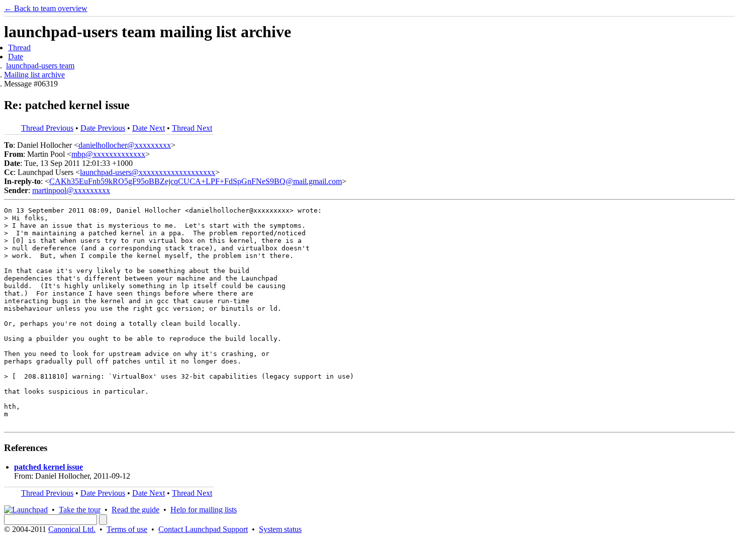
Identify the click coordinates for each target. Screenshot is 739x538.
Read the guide (135, 509)
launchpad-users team (40, 65)
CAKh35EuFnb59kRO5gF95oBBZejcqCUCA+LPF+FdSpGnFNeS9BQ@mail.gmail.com (195, 181)
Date (15, 56)
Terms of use (127, 529)
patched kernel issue (48, 467)
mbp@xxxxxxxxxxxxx (108, 154)
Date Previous (102, 128)
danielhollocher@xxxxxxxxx (124, 145)
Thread (19, 47)
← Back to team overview (45, 8)
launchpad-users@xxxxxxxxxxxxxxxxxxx (147, 172)
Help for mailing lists (203, 509)
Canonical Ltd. (72, 529)
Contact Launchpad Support (203, 529)
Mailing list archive (34, 74)
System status (280, 529)
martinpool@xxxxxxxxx (71, 190)
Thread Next (192, 128)
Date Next (148, 128)
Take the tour (80, 509)
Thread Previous (47, 128)
